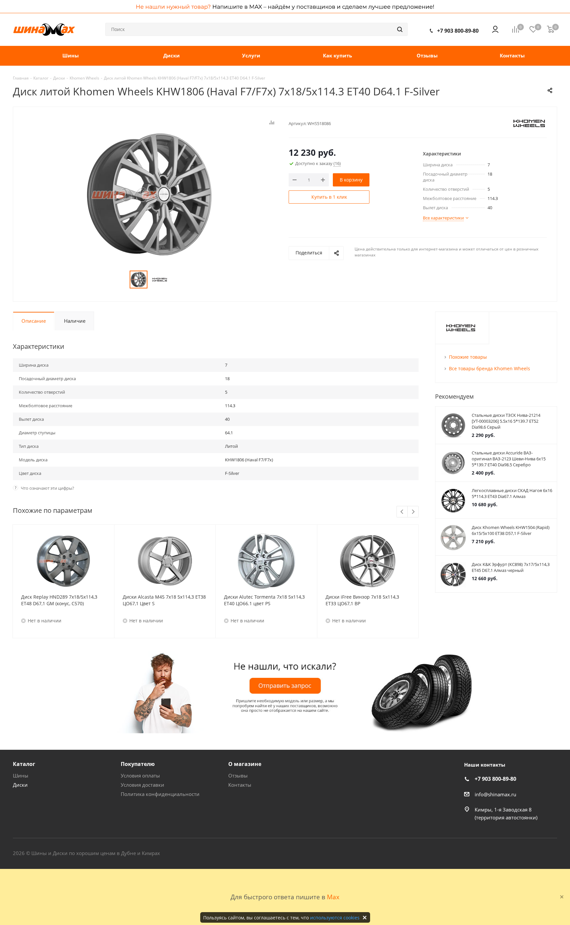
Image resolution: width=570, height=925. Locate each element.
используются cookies (335, 917)
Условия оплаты (140, 775)
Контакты (239, 784)
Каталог (24, 764)
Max (333, 897)
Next (413, 512)
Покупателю (138, 764)
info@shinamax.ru (495, 794)
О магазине (244, 764)
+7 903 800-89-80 (458, 30)
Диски (20, 784)
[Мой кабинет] (495, 29)
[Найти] (400, 29)
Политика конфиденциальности (160, 794)
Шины (20, 775)
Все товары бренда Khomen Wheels (489, 368)
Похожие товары (468, 357)
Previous (402, 512)
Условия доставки (142, 784)
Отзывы (238, 775)
